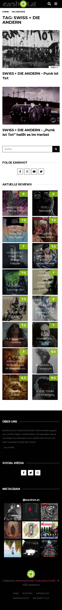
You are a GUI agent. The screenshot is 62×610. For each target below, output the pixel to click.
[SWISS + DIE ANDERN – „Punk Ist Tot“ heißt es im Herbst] (31, 106)
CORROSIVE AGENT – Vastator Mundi (45, 260)
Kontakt (27, 593)
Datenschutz (21, 598)
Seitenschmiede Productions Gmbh (35, 580)
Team (16, 593)
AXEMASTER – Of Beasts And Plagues (15, 365)
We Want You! (41, 598)
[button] (12, 511)
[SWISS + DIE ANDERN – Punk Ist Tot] (31, 49)
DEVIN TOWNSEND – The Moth (45, 339)
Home (5, 12)
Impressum (42, 593)
